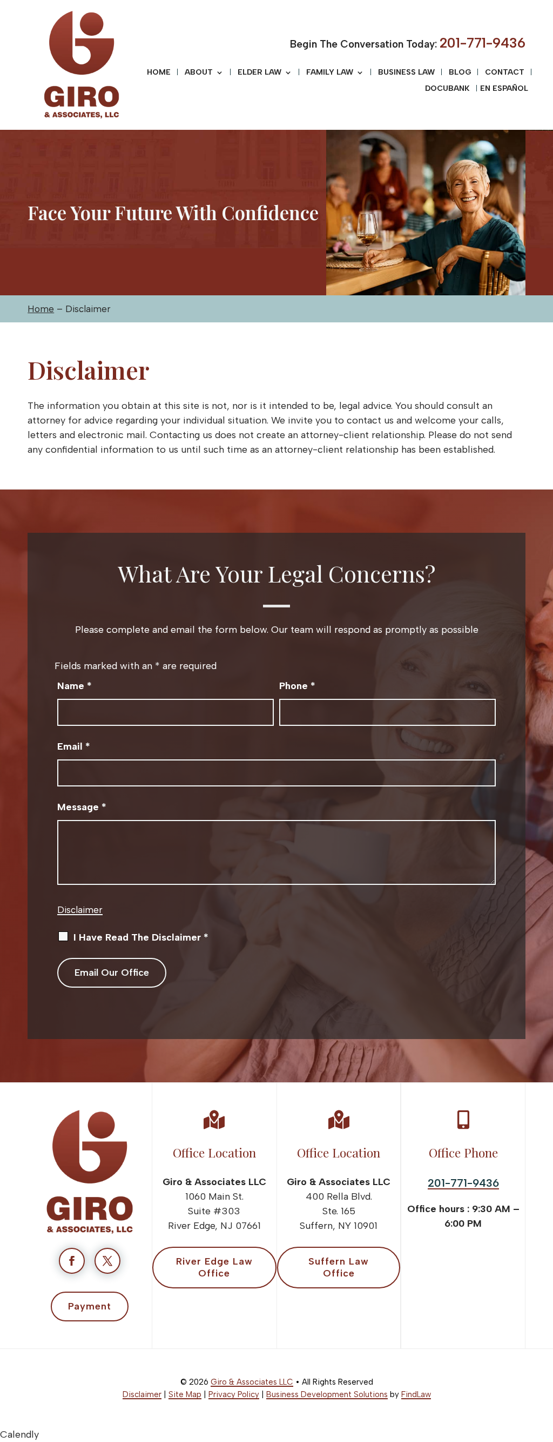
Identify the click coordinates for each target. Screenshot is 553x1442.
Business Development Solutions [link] (327, 1394)
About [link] (199, 73)
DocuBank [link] (447, 89)
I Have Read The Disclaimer (140, 937)
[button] (542, 1363)
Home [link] (159, 73)
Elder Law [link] (259, 73)
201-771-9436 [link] (482, 43)
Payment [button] (89, 1306)
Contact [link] (504, 73)
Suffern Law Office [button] (338, 1267)
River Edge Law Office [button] (214, 1267)
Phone (297, 686)
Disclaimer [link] (142, 1394)
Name (74, 686)
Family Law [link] (329, 73)
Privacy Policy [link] (233, 1394)
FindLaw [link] (416, 1394)
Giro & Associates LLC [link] (252, 1382)
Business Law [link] (406, 73)
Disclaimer (80, 909)
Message (81, 807)
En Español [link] (504, 89)
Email (73, 746)
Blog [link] (460, 73)
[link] (82, 65)
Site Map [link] (184, 1394)
